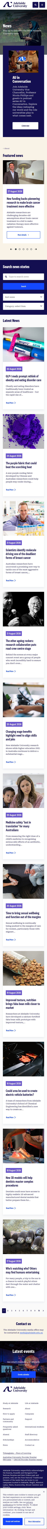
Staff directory (31, 1434)
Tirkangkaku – (17, 1453)
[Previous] (11, 249)
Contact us (29, 1445)
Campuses (29, 1414)
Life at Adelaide (31, 1403)
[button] (44, 1491)
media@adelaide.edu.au (31, 1333)
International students (34, 1427)
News (5, 1445)
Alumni (6, 1434)
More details (22, 234)
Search (23, 286)
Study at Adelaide (10, 1403)
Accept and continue (13, 1521)
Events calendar (23, 1374)
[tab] (16, 249)
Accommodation (32, 1440)
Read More (9, 402)
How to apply (9, 1414)
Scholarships (8, 1440)
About (27, 1409)
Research (7, 1409)
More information (34, 1521)
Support (28, 1419)
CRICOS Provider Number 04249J (28, 1460)
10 (39, 1310)
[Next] (35, 249)
